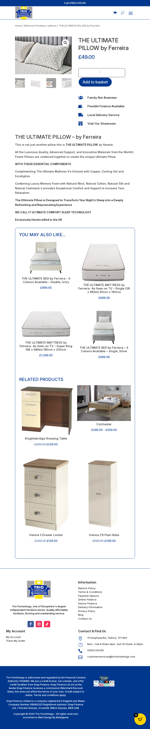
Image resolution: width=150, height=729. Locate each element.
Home (18, 25)
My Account (13, 637)
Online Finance (87, 599)
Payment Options (88, 595)
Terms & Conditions (90, 591)
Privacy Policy (86, 611)
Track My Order (15, 640)
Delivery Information (90, 607)
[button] (65, 42)
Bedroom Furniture (35, 25)
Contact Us (85, 618)
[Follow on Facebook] (31, 624)
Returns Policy (87, 588)
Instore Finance (87, 603)
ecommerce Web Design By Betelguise (46, 717)
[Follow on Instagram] (39, 624)
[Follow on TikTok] (47, 624)
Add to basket (95, 82)
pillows (52, 25)
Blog (80, 614)
